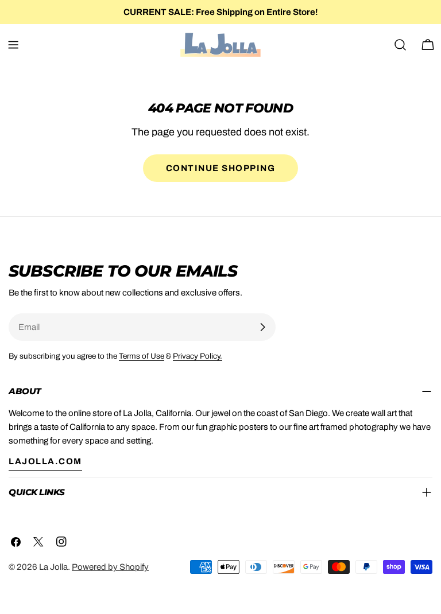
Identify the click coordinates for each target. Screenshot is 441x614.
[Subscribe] (262, 327)
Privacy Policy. (197, 356)
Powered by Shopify (110, 567)
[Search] (400, 44)
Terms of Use (141, 356)
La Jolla (53, 567)
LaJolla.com (45, 461)
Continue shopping (221, 168)
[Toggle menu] (13, 44)
